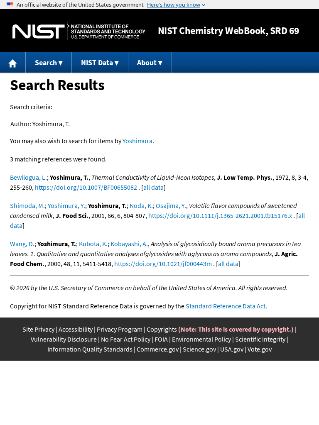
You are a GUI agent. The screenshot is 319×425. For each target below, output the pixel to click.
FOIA (161, 339)
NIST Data (97, 62)
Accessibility (76, 329)
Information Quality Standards (90, 349)
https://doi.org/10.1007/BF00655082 (86, 187)
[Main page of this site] (13, 62)
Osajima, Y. (171, 205)
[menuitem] (13, 62)
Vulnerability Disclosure (64, 339)
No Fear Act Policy (125, 339)
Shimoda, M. (27, 205)
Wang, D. (22, 243)
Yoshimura (137, 141)
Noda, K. (141, 205)
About (147, 62)
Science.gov (199, 349)
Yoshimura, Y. (66, 205)
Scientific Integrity (260, 339)
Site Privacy (38, 329)
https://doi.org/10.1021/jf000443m (163, 263)
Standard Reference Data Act (225, 306)
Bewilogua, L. (28, 177)
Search (46, 62)
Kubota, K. (93, 243)
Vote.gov (260, 349)
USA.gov (231, 349)
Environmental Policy (201, 339)
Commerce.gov (158, 349)
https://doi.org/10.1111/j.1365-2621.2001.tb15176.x (220, 215)
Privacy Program (119, 329)
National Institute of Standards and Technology (78, 31)
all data (153, 187)
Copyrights (162, 329)
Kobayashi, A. (129, 243)
